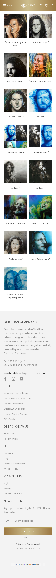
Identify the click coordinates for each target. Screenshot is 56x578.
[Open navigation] (4, 5)
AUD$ (10, 5)
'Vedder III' (40, 187)
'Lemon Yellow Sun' (40, 223)
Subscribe (28, 531)
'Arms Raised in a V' (40, 259)
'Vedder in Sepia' (40, 42)
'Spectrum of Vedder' (15, 223)
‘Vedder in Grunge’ (16, 81)
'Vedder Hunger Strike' (40, 81)
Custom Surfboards (15, 408)
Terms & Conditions (15, 463)
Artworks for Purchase (16, 393)
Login (6, 483)
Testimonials (11, 438)
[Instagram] (13, 379)
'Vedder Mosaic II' (15, 152)
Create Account (13, 493)
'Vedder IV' (15, 187)
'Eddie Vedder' (16, 259)
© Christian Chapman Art (28, 544)
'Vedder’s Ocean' (15, 116)
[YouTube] (21, 379)
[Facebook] (5, 379)
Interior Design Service (16, 414)
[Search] (41, 5)
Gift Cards (9, 419)
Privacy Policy (11, 468)
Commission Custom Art (17, 398)
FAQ (6, 458)
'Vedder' (40, 116)
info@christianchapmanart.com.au (24, 373)
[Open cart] (52, 5)
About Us (9, 433)
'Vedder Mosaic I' (40, 152)
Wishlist (8, 488)
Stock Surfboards (13, 403)
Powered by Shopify (28, 548)
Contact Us (10, 453)
